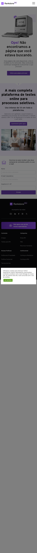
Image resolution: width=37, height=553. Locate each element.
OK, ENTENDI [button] (8, 280)
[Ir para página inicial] (9, 3)
